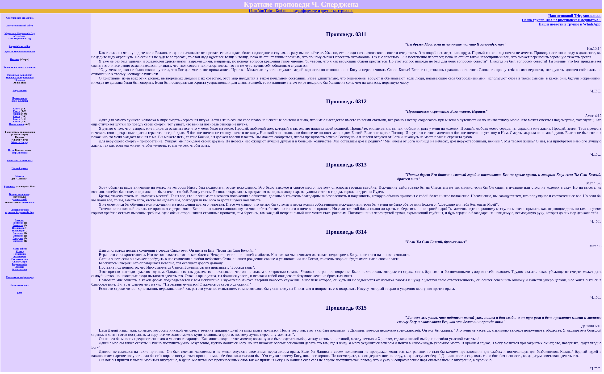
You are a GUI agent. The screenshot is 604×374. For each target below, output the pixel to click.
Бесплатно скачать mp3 (20, 160)
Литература (19, 256)
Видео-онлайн (19, 264)
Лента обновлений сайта (19, 25)
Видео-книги (20, 90)
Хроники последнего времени (20, 67)
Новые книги (16, 124)
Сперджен (18, 233)
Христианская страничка (20, 18)
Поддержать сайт (19, 285)
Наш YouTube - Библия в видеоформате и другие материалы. (301, 11)
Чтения (20, 251)
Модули (19, 176)
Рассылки (18, 222)
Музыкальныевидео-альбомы (20, 99)
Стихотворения (19, 259)
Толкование (19, 254)
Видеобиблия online (19, 46)
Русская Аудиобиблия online (19, 51)
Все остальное (19, 269)
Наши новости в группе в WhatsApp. (570, 24)
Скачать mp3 (20, 261)
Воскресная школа (19, 194)
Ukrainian (19, 80)
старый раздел (20, 152)
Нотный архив (20, 168)
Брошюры (9, 186)
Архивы (19, 220)
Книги (16, 108)
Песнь (11, 150)
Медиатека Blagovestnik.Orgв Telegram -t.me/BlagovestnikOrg (19, 36)
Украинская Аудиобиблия (20, 77)
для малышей (19, 199)
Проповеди (18, 228)
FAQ (19, 292)
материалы (28, 202)
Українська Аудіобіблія (19, 75)
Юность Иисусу (19, 142)
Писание (14, 59)
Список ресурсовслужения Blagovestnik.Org (19, 211)
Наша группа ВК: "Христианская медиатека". (561, 20)
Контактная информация (20, 277)
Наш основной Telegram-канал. (574, 16)
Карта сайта (19, 248)
